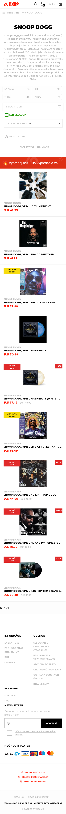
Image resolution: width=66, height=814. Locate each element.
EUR (51, 4)
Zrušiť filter (16, 136)
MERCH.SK (19, 797)
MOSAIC (40, 809)
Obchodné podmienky (47, 669)
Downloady (41, 684)
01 (1, 608)
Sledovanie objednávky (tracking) (41, 646)
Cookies (9, 662)
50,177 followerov (34, 781)
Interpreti (14, 12)
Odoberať (51, 723)
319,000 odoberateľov (35, 777)
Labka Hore (11, 643)
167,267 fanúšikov (34, 772)
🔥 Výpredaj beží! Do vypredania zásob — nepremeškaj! (35, 162)
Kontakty (10, 695)
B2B (6, 657)
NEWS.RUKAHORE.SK (38, 797)
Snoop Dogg (33, 12)
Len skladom (17, 115)
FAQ (6, 700)
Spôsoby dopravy (44, 664)
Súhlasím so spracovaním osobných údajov (35, 733)
